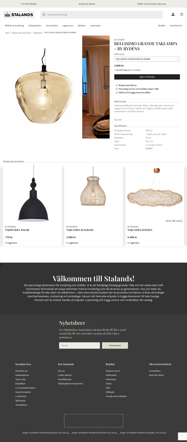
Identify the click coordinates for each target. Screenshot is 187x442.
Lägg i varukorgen (147, 77)
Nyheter (82, 25)
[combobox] (105, 14)
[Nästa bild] (105, 87)
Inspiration (95, 25)
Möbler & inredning (14, 25)
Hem (7, 32)
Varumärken (52, 25)
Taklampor (37, 32)
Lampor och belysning (21, 32)
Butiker (161, 25)
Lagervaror (68, 25)
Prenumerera (115, 345)
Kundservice (176, 25)
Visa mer (118, 119)
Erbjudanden (35, 25)
